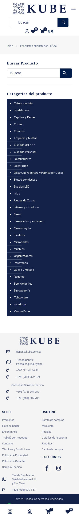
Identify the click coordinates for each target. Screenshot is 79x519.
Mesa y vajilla (22, 228)
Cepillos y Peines (24, 117)
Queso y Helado (24, 270)
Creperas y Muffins (25, 138)
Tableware (21, 298)
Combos (19, 131)
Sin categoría (22, 291)
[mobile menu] (73, 8)
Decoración (21, 166)
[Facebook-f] (47, 468)
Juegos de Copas (24, 200)
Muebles (19, 249)
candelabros (21, 110)
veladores (20, 304)
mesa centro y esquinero (29, 221)
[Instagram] (58, 468)
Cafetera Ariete (23, 103)
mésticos (19, 235)
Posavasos (21, 263)
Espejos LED (21, 187)
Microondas (21, 242)
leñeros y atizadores (26, 207)
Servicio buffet (23, 284)
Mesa (17, 214)
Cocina (18, 124)
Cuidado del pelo (24, 145)
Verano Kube (22, 311)
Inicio (10, 46)
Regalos (19, 277)
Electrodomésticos (25, 180)
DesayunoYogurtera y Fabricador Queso (39, 173)
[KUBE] (39, 8)
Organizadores (23, 256)
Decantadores (22, 159)
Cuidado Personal (25, 152)
